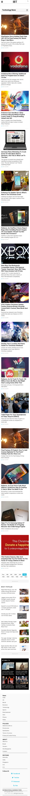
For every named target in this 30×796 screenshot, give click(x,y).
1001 (20, 574)
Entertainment (6, 712)
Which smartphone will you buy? (9, 529)
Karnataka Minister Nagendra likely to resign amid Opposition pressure (9, 631)
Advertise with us (7, 725)
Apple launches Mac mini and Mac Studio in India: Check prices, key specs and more (9, 647)
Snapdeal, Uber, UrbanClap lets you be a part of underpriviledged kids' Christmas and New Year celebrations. (12, 564)
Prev (3, 574)
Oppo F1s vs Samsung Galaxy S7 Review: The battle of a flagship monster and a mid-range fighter (13, 525)
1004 (8, 576)
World (4, 702)
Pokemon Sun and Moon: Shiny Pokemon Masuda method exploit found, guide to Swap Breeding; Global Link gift (13, 115)
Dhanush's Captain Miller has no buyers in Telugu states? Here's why (22, 673)
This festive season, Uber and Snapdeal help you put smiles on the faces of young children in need (14, 558)
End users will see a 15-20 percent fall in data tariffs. (12, 385)
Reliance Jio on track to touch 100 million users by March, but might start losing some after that (13, 381)
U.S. (4, 767)
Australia (5, 757)
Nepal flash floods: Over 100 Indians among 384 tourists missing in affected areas (9, 591)
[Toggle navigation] (2, 2)
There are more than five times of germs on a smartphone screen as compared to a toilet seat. (12, 420)
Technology (6, 707)
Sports (4, 709)
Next (26, 576)
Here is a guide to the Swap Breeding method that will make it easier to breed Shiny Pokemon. (12, 122)
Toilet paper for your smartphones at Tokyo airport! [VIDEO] (13, 415)
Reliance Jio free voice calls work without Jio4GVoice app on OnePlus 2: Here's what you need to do (14, 487)
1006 (17, 576)
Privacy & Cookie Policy (9, 735)
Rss (16, 785)
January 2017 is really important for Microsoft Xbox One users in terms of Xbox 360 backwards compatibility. (11, 274)
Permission (6, 728)
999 (11, 574)
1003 (3, 576)
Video (4, 719)
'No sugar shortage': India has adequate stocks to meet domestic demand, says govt (9, 639)
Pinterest (16, 781)
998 (7, 574)
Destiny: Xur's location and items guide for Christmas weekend (13, 344)
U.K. (4, 764)
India (4, 697)
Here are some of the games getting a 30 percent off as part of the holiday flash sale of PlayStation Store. (12, 44)
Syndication (6, 730)
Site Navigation (7, 748)
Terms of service (7, 733)
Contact (5, 751)
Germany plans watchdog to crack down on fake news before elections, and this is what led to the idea (13, 154)
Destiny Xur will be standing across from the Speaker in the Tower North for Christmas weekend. (12, 349)
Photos (5, 717)
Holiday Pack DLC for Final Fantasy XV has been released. (12, 456)
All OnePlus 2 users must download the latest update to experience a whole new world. (12, 493)
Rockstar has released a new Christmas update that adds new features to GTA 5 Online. (12, 314)
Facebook (16, 773)
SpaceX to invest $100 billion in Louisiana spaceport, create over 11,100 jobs (9, 607)
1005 (12, 576)
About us (5, 741)
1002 (24, 574)
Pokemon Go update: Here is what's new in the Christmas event (14, 193)
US (3, 700)
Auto (4, 714)
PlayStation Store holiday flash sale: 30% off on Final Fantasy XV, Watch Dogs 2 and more (14, 38)
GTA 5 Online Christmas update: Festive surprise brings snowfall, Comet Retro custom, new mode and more (14, 307)
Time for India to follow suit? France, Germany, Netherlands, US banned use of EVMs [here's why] (8, 674)
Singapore (5, 762)
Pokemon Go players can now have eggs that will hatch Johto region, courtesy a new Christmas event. (12, 198)
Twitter (16, 777)
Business (5, 705)
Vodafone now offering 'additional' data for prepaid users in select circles (13, 75)
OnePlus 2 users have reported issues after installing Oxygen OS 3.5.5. (11, 236)
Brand (4, 744)
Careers (5, 746)
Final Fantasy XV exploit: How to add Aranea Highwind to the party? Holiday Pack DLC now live (14, 452)
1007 (21, 576)
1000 (15, 574)
